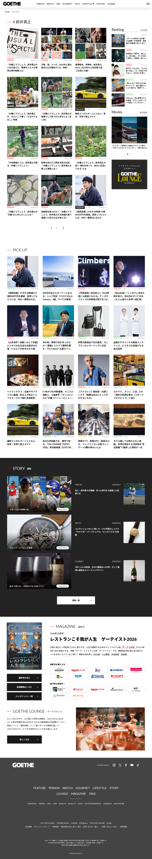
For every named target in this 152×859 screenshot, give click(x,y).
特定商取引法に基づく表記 (71, 827)
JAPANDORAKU (63, 823)
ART (49, 803)
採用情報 (123, 827)
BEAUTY (72, 803)
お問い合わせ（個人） (91, 827)
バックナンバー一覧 (24, 696)
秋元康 (97, 654)
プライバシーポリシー (42, 827)
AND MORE (119, 803)
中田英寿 (115, 654)
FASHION (32, 803)
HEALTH (62, 803)
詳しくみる (24, 739)
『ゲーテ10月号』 (128, 647)
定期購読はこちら (24, 687)
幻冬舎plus (83, 823)
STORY (114, 788)
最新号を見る (24, 678)
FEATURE (101, 4)
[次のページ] (62, 227)
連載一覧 (76, 600)
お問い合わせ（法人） (110, 827)
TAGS (92, 793)
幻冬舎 (109, 823)
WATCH (50, 4)
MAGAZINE (78, 793)
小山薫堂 (105, 654)
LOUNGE (111, 4)
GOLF (77, 4)
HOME (7, 12)
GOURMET (67, 4)
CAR (58, 4)
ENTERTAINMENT (93, 803)
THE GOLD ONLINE (97, 823)
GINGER (74, 823)
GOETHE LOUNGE (47, 823)
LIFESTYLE (87, 4)
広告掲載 (28, 827)
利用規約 (55, 827)
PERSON (40, 4)
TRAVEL (41, 803)
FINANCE (107, 803)
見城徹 (124, 654)
